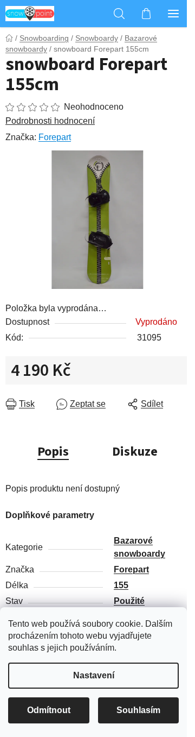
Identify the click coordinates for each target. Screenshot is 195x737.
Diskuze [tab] (135, 451)
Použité (129, 601)
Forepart (54, 137)
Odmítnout (48, 710)
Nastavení (93, 675)
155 (121, 585)
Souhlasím (138, 710)
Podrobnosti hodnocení (50, 120)
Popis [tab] (53, 451)
